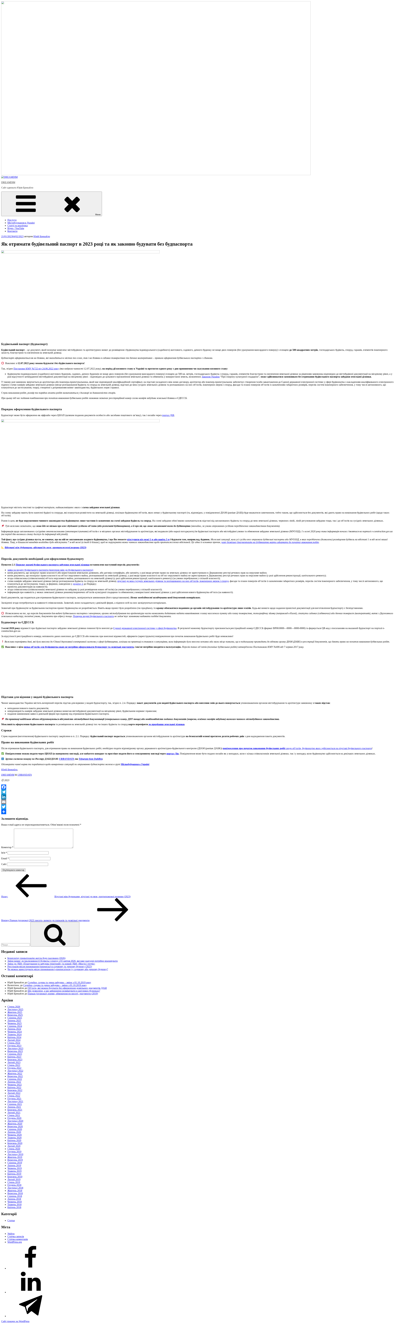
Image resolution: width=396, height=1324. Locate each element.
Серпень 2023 (14, 1054)
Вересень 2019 (15, 1160)
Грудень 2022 (14, 1068)
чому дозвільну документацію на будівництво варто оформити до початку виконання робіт (270, 542)
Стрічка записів (15, 1236)
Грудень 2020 (14, 1118)
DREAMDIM (8, 182)
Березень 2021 (14, 1109)
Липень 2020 (14, 1132)
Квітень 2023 (14, 1056)
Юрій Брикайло (41, 236)
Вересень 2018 (15, 1193)
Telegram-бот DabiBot (90, 759)
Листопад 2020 (15, 1121)
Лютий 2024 (13, 1040)
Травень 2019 (14, 1171)
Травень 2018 (14, 1204)
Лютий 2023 (13, 1062)
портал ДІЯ (168, 415)
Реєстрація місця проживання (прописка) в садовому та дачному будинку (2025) (49, 966)
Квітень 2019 (14, 1174)
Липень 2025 (14, 1020)
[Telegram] (198, 791)
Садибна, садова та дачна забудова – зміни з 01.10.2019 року (59, 982)
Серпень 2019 (14, 1162)
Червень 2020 (14, 1135)
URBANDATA (66, 759)
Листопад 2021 (15, 1101)
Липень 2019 (14, 1165)
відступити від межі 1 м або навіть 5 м (148, 539)
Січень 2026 (13, 1006)
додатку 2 (78, 584)
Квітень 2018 (14, 1207)
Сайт (3, 864)
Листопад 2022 (15, 1070)
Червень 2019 (14, 1168)
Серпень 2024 (14, 1026)
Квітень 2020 (14, 1140)
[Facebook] (198, 786)
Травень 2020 (14, 1137)
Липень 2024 (14, 1029)
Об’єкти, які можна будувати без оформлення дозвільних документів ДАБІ (67, 988)
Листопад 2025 (15, 1009)
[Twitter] (198, 806)
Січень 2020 (13, 1148)
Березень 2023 (14, 1059)
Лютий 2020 (13, 1146)
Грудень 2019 (14, 1151)
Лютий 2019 (13, 1179)
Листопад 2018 (15, 1187)
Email (5, 858)
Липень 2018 (14, 1199)
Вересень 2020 (15, 1126)
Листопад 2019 (15, 1154)
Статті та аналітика (17, 225)
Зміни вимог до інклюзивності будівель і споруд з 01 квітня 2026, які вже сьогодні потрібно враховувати (62, 961)
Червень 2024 (14, 1031)
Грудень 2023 (14, 1045)
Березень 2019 (14, 1176)
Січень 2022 (13, 1096)
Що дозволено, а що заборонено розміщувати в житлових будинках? (64, 991)
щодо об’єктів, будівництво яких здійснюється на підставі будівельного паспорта (297, 748)
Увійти (11, 1233)
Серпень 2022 (14, 1079)
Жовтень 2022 (14, 1073)
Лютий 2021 (13, 1112)
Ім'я (4, 852)
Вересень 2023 (15, 1051)
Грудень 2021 (14, 1098)
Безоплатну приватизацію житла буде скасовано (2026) (36, 958)
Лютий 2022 (13, 1093)
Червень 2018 (14, 1201)
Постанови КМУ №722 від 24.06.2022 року (36, 368)
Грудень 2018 (14, 1185)
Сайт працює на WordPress (15, 1321)
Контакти (12, 231)
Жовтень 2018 (14, 1190)
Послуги (12, 220)
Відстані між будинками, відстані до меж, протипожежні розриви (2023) (45, 547)
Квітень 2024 (14, 1037)
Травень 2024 (14, 1034)
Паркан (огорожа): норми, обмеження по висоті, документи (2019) (63, 993)
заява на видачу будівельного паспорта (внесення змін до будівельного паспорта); (50, 570)
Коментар (7, 847)
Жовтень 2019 (14, 1157)
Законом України (211, 376)
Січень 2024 (13, 1043)
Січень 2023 (13, 1065)
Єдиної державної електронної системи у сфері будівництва (144, 628)
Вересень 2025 (15, 1015)
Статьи (11, 1220)
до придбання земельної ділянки (166, 724)
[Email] (198, 801)
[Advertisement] (94, 670)
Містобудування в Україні (21, 222)
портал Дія (172, 753)
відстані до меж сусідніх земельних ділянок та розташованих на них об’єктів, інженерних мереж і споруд (173, 581)
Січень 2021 (13, 1115)
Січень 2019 (13, 1182)
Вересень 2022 (15, 1076)
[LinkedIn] (198, 796)
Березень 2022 (14, 1090)
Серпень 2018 (14, 1196)
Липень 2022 (14, 1082)
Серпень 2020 (14, 1129)
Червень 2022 (14, 1084)
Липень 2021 (14, 1107)
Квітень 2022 (14, 1087)
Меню (98, 214)
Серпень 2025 (14, 1017)
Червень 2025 (14, 1023)
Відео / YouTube (15, 228)
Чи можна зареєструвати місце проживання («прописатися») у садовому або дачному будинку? (57, 969)
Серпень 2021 (14, 1104)
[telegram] (30, 1316)
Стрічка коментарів (17, 1239)
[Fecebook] (30, 1268)
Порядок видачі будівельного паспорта (93, 616)
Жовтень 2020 (14, 1123)
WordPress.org (14, 1242)
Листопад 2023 (15, 1048)
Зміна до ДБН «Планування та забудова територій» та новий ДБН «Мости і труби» (51, 963)
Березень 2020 (14, 1143)
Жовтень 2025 (14, 1012)
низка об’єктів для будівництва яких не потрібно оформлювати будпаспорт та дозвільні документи (79, 647)
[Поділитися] (198, 811)
